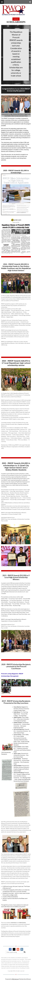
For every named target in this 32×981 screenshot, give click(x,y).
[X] (14, 949)
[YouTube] (18, 949)
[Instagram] (22, 949)
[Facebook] (10, 949)
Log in (16, 19)
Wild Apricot (15, 979)
